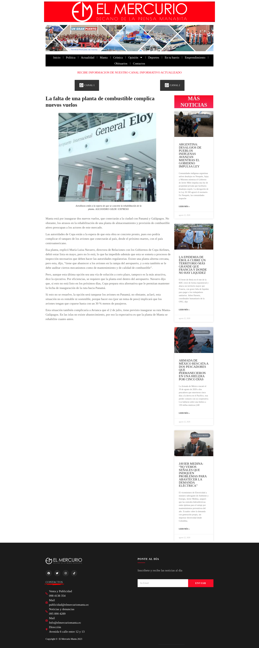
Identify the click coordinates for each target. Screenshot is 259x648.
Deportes (153, 57)
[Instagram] (66, 573)
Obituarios (121, 63)
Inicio (56, 57)
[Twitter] (57, 573)
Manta (104, 57)
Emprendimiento (195, 57)
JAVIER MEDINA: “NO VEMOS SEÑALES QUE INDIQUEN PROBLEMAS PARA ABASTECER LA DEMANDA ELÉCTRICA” (193, 474)
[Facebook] (49, 573)
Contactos (139, 63)
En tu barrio (172, 57)
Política (70, 57)
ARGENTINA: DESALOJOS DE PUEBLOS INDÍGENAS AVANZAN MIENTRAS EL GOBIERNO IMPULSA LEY (190, 155)
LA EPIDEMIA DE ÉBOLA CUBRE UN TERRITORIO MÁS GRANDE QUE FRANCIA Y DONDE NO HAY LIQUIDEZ (193, 265)
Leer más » (184, 206)
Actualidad (87, 57)
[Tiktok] (74, 573)
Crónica (118, 57)
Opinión (133, 57)
